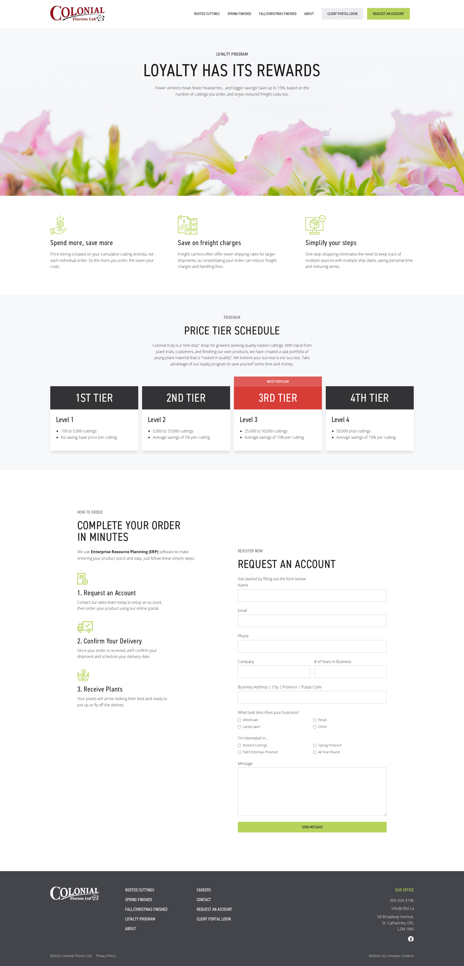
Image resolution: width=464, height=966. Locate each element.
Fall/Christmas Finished (278, 13)
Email (242, 610)
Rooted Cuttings (207, 13)
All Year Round (329, 752)
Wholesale (250, 719)
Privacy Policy (106, 955)
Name (243, 585)
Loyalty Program (140, 919)
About (309, 13)
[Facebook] (411, 939)
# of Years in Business (332, 661)
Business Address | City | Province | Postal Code (280, 686)
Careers (204, 890)
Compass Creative (400, 955)
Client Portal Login (342, 13)
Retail (322, 719)
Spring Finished (239, 13)
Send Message (312, 827)
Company (246, 661)
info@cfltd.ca (403, 908)
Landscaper (251, 726)
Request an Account (388, 13)
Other (322, 726)
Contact (204, 900)
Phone (243, 635)
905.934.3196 (402, 900)
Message (245, 763)
